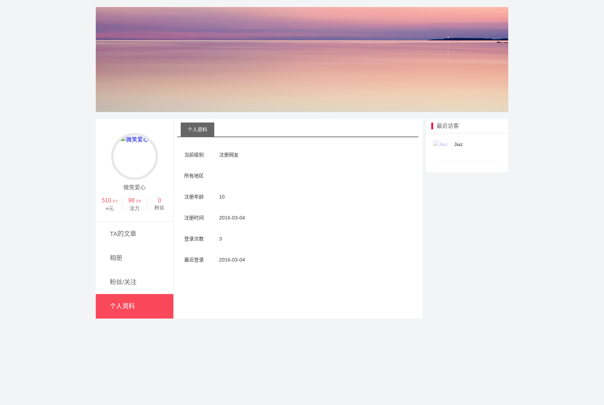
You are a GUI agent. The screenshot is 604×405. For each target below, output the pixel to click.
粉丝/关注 (123, 282)
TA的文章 (123, 233)
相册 (116, 257)
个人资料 (122, 306)
